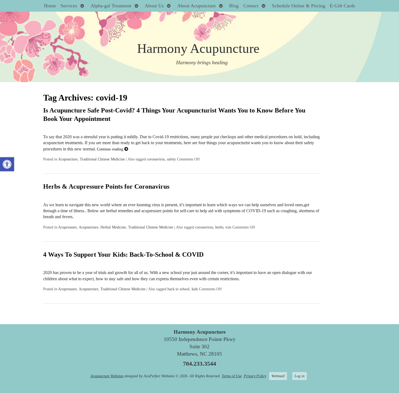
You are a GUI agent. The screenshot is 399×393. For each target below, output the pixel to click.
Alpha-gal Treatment (111, 5)
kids (195, 289)
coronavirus (156, 159)
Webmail (278, 376)
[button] (7, 164)
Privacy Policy (255, 376)
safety (171, 159)
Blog (234, 5)
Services (69, 5)
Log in (299, 376)
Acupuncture (68, 159)
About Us (154, 5)
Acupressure (67, 227)
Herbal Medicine (113, 227)
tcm (228, 227)
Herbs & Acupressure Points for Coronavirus (106, 186)
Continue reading (110, 149)
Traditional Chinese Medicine (102, 159)
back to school (178, 289)
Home (50, 5)
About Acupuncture (196, 5)
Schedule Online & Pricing (298, 5)
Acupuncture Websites (106, 376)
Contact (250, 5)
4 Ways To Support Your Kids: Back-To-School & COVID (123, 254)
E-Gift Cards (342, 5)
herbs (219, 227)
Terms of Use (232, 376)
